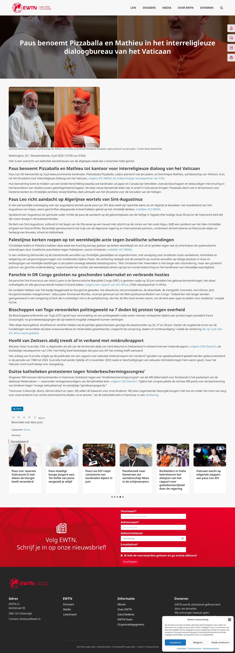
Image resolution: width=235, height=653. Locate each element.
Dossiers (149, 8)
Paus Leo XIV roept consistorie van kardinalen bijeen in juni (98, 476)
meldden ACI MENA (148, 209)
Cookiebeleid (182, 648)
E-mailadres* (129, 544)
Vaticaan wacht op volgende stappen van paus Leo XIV (208, 474)
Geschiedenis (126, 614)
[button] (229, 619)
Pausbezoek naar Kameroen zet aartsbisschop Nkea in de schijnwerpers (135, 476)
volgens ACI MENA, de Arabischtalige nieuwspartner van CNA (126, 178)
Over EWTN (186, 8)
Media (166, 8)
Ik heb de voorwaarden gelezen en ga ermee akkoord (160, 555)
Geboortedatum (132, 533)
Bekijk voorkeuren (220, 642)
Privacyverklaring (194, 648)
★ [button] (13, 417)
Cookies (141, 647)
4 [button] (120, 497)
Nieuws (27, 429)
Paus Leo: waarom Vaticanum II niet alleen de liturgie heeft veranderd (24, 476)
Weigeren (198, 642)
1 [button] (112, 497)
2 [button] (114, 497)
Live (133, 8)
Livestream (70, 614)
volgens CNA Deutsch (203, 346)
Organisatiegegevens (131, 624)
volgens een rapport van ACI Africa (106, 284)
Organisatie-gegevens (210, 648)
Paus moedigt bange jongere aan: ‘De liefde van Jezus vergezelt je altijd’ (62, 476)
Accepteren (175, 642)
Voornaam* (129, 511)
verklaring (152, 395)
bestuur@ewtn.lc (30, 619)
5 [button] (123, 497)
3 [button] (117, 497)
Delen (19, 408)
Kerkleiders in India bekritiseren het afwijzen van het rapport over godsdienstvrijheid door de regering (172, 479)
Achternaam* (130, 522)
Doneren (207, 8)
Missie (122, 604)
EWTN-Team (125, 619)
